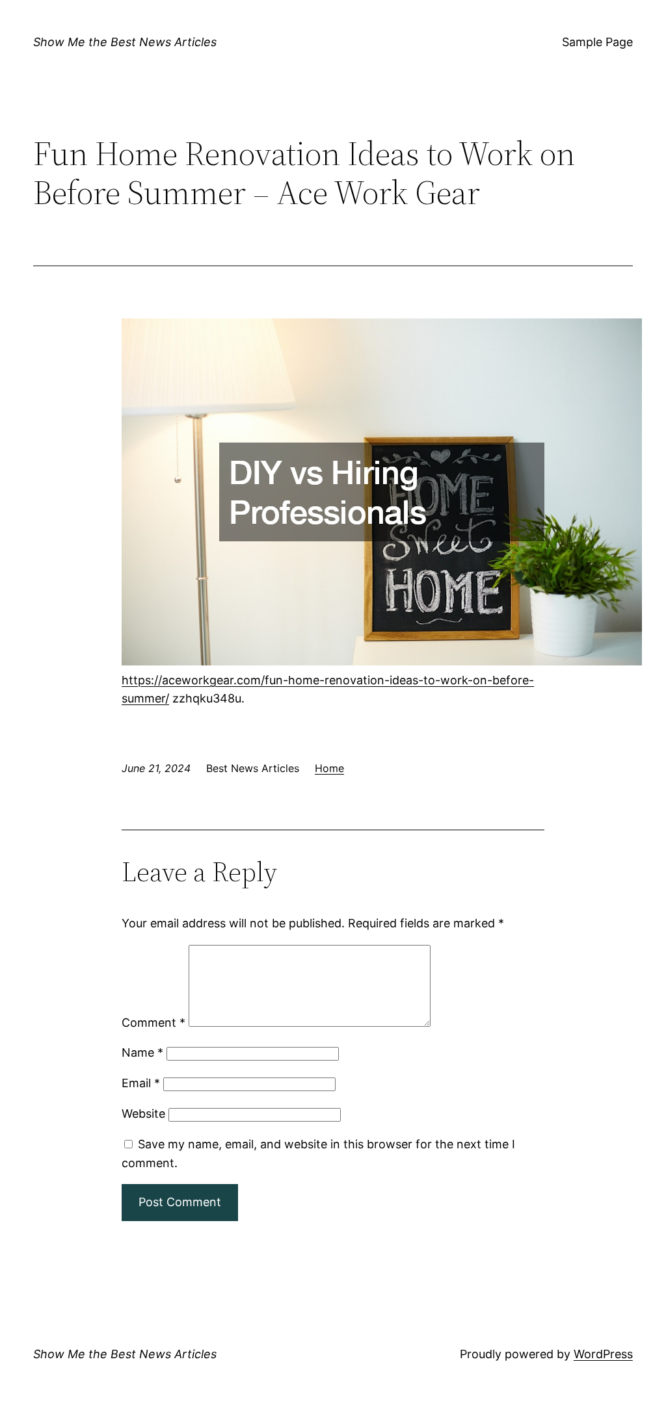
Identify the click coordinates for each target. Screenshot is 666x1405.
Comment (153, 1022)
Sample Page (597, 42)
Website (143, 1113)
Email (141, 1083)
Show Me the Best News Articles (125, 42)
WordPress (603, 1354)
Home (329, 768)
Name (142, 1052)
